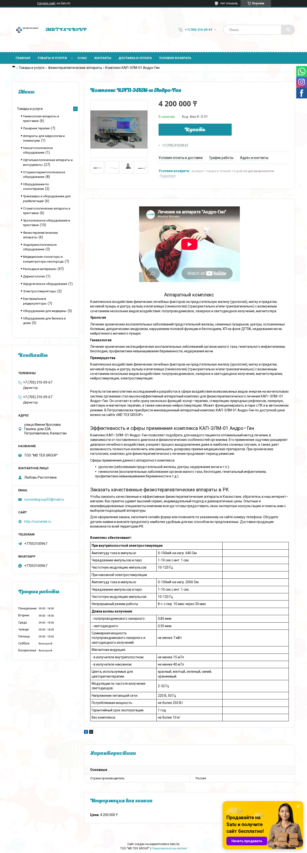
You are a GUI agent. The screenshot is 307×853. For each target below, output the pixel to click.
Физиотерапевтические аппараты (75, 68)
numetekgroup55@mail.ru (44, 499)
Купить (195, 130)
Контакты (102, 58)
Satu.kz (175, 844)
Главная (23, 58)
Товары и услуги (52, 58)
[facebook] (86, 732)
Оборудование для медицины (44, 311)
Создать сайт (46, 3)
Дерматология (34, 276)
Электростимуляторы (39, 291)
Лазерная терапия (36, 128)
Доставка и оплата (135, 58)
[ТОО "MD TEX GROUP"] (26, 29)
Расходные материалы (39, 269)
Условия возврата (175, 58)
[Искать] (288, 30)
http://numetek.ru (37, 521)
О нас (82, 58)
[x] (91, 732)
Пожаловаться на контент (169, 848)
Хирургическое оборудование (45, 284)
